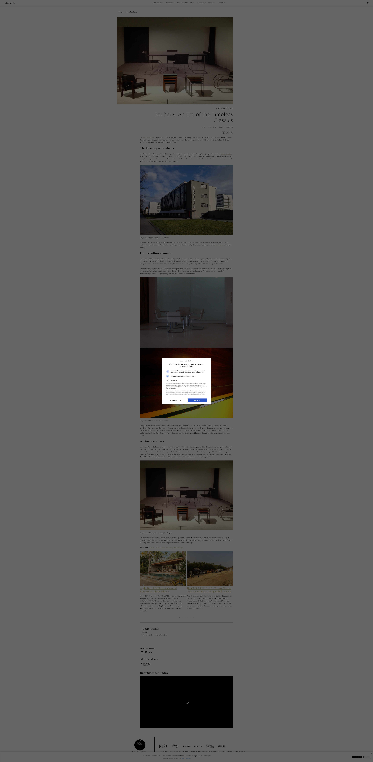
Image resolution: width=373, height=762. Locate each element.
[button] (186, 380)
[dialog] (186, 381)
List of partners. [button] (172, 388)
